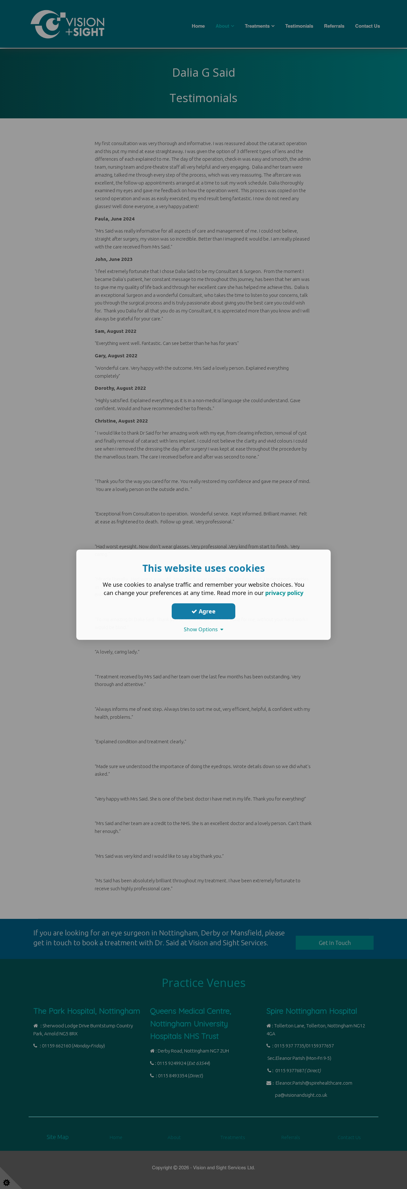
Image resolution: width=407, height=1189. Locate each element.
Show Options (202, 629)
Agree (206, 611)
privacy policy (284, 593)
